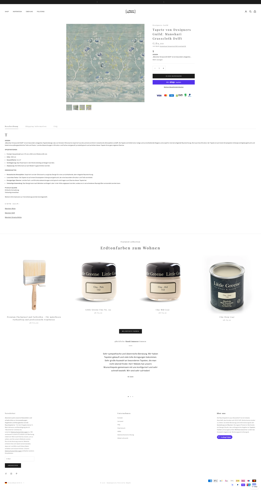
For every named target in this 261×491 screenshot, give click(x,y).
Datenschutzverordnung (125, 435)
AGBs (119, 431)
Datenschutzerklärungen (19, 432)
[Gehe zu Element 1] (69, 107)
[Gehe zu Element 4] (89, 107)
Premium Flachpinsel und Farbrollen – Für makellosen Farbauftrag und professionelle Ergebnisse (34, 318)
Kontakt (120, 418)
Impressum (121, 428)
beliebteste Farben (130, 331)
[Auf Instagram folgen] (11, 474)
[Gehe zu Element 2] (76, 107)
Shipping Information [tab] (36, 126)
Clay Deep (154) (227, 317)
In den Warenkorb (173, 76)
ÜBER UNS (29, 11)
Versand (120, 421)
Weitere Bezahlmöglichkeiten (174, 87)
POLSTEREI (40, 11)
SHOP (7, 11)
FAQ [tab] (56, 126)
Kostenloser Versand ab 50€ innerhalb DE (173, 46)
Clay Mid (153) (163, 310)
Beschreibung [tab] (11, 126)
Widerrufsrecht (122, 438)
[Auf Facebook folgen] (6, 474)
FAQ (118, 425)
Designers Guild (160, 25)
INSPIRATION (17, 11)
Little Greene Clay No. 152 (98, 310)
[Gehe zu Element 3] (82, 107)
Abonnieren (13, 465)
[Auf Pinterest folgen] (16, 474)
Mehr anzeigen (158, 60)
